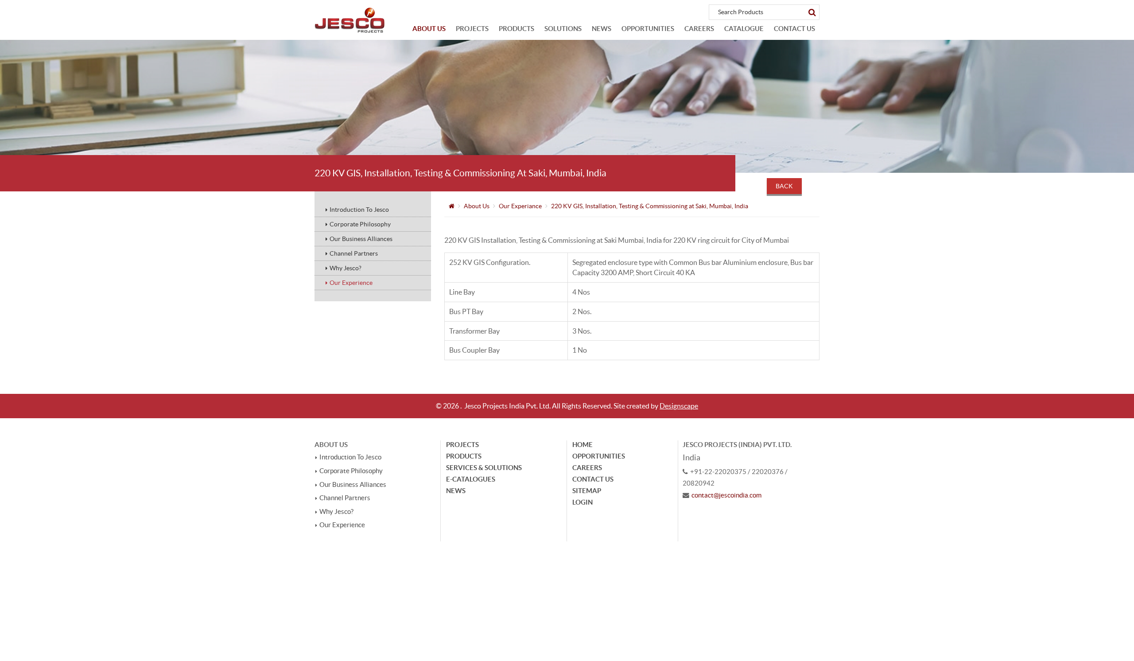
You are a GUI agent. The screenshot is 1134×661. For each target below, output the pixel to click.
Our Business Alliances (361, 238)
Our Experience (351, 282)
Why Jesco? (345, 268)
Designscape (679, 406)
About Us (429, 28)
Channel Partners (354, 253)
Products (516, 28)
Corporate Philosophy (360, 224)
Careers (699, 28)
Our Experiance (520, 206)
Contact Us (794, 28)
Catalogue (744, 28)
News (601, 28)
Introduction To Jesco (359, 209)
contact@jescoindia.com (726, 495)
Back (784, 186)
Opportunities (647, 28)
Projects (472, 28)
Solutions (563, 28)
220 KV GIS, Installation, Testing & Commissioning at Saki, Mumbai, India (649, 206)
